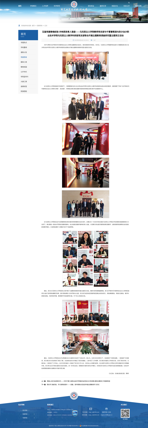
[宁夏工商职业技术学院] (74, 7)
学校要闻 (24, 47)
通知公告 (24, 52)
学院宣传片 (24, 77)
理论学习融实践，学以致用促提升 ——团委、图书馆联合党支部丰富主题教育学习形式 (70, 384)
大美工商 (24, 81)
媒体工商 (24, 62)
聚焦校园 (24, 67)
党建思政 (39, 25)
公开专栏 (24, 72)
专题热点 (24, 42)
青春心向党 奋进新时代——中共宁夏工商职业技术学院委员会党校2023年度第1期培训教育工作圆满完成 (75, 381)
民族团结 (24, 91)
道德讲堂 (24, 86)
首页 (33, 25)
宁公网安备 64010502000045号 (90, 425)
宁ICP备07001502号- (72, 425)
